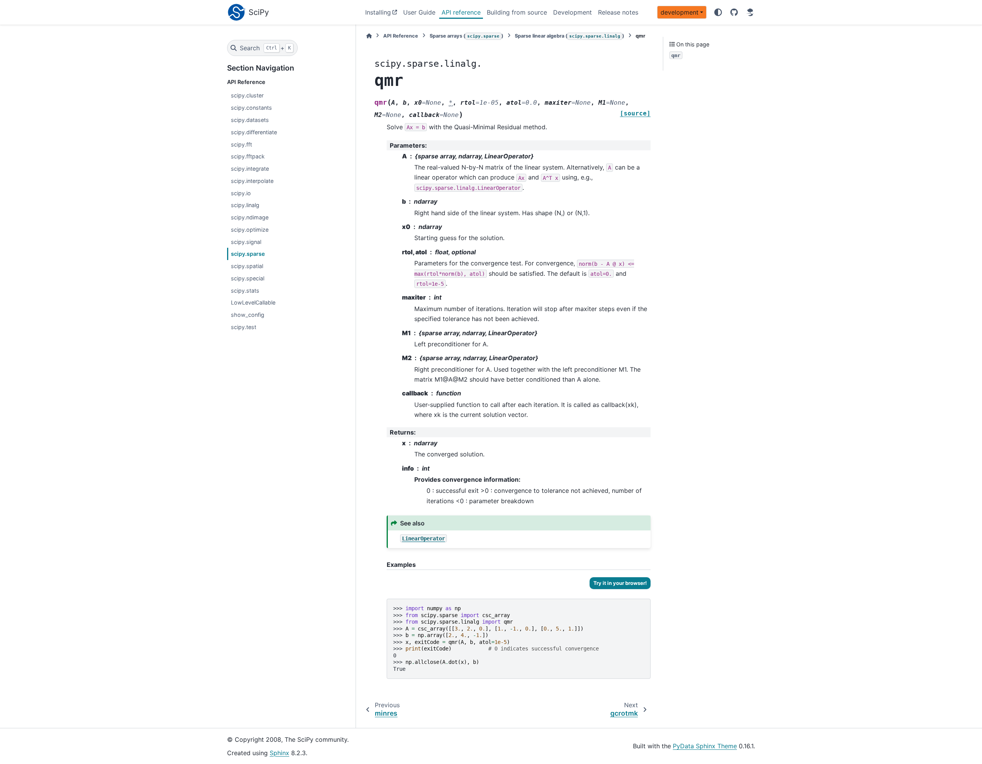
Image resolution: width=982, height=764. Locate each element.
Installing (378, 12)
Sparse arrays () (466, 36)
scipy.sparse (248, 253)
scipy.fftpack (248, 156)
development (680, 12)
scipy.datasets (250, 120)
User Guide (419, 12)
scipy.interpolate (252, 181)
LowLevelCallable (253, 302)
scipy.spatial (247, 266)
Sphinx (279, 753)
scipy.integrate (250, 168)
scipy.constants (251, 107)
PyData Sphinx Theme (705, 746)
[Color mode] (718, 12)
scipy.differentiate (254, 132)
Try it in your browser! (620, 583)
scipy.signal (246, 242)
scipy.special (247, 278)
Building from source (517, 12)
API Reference (400, 36)
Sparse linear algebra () (569, 36)
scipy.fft (241, 144)
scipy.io (241, 193)
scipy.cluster (247, 95)
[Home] (369, 36)
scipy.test (243, 327)
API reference (461, 12)
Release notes (618, 12)
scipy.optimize (250, 229)
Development (572, 12)
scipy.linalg (245, 205)
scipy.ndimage (250, 217)
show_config (247, 314)
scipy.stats (245, 290)
